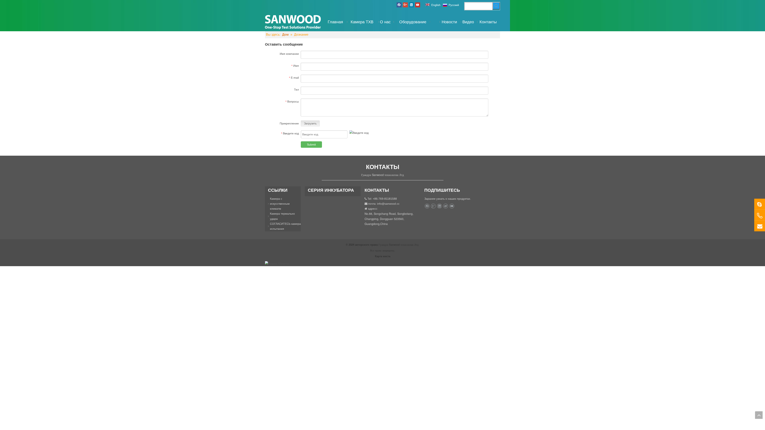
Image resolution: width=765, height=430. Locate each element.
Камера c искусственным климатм (280, 203)
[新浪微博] (445, 206)
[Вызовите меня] (759, 215)
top (759, 415)
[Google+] (405, 4)
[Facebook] (399, 4)
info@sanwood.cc (388, 203)
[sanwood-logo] (293, 21)
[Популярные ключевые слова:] (496, 5)
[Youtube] (417, 4)
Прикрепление (289, 123)
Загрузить (310, 123)
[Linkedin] (411, 4)
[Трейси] (759, 204)
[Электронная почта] (759, 226)
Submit (311, 144)
